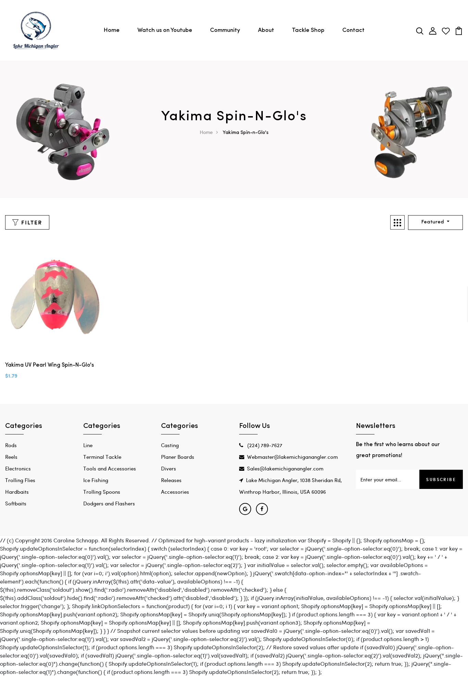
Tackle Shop (308, 30)
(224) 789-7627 (264, 445)
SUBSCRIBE (441, 479)
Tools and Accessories (109, 468)
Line (88, 445)
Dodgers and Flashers (109, 503)
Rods (11, 445)
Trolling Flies (20, 480)
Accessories (175, 491)
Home (111, 30)
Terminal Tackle (102, 456)
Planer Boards (177, 456)
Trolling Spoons (101, 491)
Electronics (18, 468)
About (266, 30)
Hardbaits (17, 491)
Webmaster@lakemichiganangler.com (292, 456)
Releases (171, 480)
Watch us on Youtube (164, 30)
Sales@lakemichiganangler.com (285, 468)
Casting (170, 445)
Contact (353, 30)
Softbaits (15, 503)
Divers (168, 468)
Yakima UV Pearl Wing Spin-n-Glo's (49, 365)
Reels (11, 456)
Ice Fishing (95, 480)
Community (225, 30)
